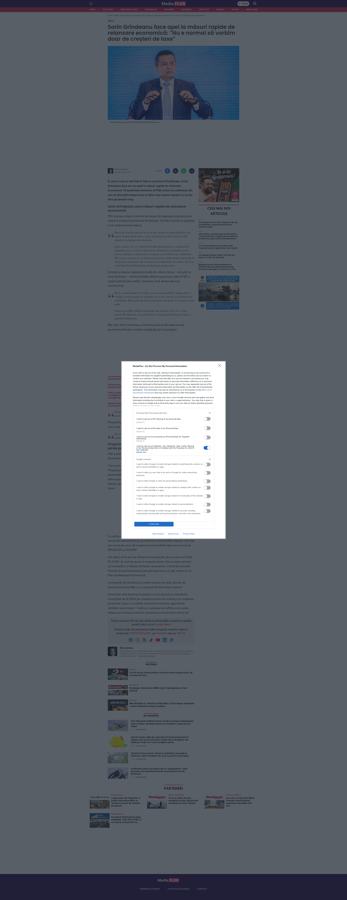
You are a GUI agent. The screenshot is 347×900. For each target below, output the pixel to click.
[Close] (220, 366)
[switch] (207, 419)
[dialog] (173, 450)
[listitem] (173, 412)
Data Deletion (158, 534)
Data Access (173, 534)
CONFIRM (154, 524)
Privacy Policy (189, 534)
